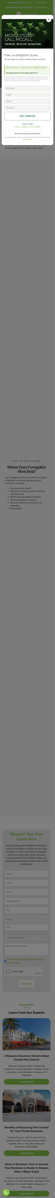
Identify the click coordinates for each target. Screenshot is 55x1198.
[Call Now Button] (6, 1192)
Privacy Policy (27, 139)
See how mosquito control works (27, 134)
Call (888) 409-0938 (27, 126)
